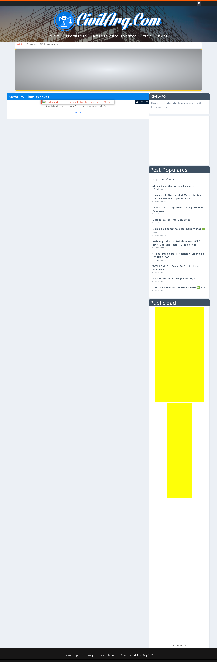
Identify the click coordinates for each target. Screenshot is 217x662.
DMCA (163, 36)
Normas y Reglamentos (115, 36)
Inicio (54, 36)
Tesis (147, 36)
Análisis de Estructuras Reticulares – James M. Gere (77, 106)
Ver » (78, 112)
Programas (76, 36)
